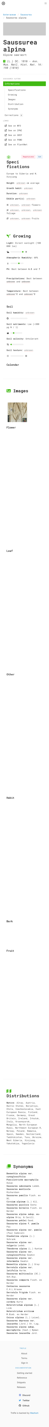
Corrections (13, 115)
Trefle (23, 1348)
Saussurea (26, 14)
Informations (12, 83)
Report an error (28, 157)
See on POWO (14, 139)
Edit (39, 157)
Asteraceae (9, 14)
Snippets (21, 1382)
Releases (21, 1387)
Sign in (24, 1363)
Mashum (34, 1413)
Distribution (15, 104)
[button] (45, 3)
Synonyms (13, 108)
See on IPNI (14, 130)
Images (11, 99)
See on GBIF (14, 135)
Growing (12, 94)
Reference (22, 1377)
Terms (24, 1358)
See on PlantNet (17, 144)
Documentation (23, 1368)
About (24, 1353)
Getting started (24, 1373)
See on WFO (14, 125)
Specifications (17, 90)
